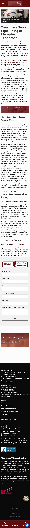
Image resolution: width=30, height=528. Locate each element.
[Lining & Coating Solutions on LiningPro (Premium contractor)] (26, 499)
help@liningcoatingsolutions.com (17, 395)
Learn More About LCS (15, 511)
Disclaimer (5, 414)
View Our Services (15, 513)
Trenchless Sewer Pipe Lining (16, 244)
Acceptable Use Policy (8, 408)
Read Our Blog (15, 518)
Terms (3, 400)
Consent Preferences (8, 419)
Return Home (15, 508)
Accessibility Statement (9, 411)
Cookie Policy (6, 406)
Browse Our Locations (15, 516)
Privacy (3, 403)
